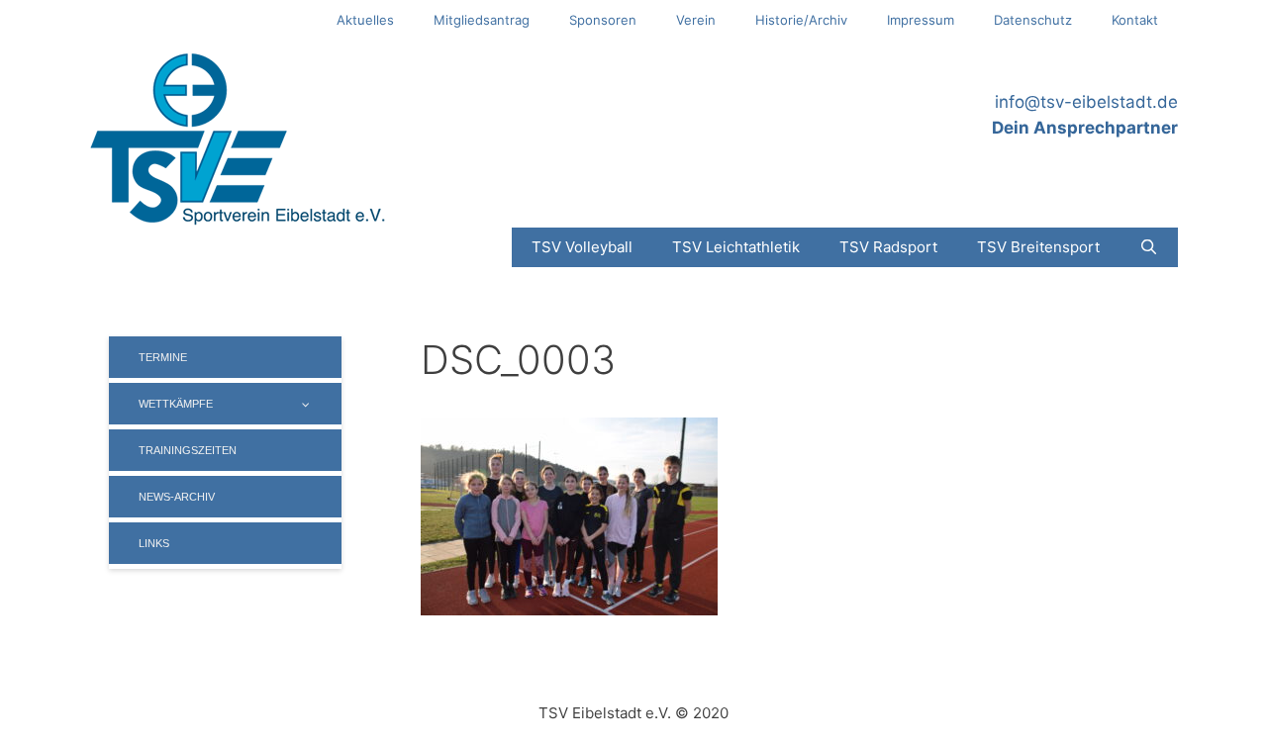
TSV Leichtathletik (736, 246)
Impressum (920, 20)
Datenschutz (1033, 20)
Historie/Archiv (801, 20)
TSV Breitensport (1038, 246)
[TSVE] (237, 137)
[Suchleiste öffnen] (1149, 247)
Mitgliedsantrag (482, 20)
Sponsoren (602, 20)
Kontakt (1135, 20)
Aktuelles (365, 20)
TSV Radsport (888, 246)
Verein (696, 20)
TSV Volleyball (582, 246)
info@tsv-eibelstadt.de (1086, 102)
